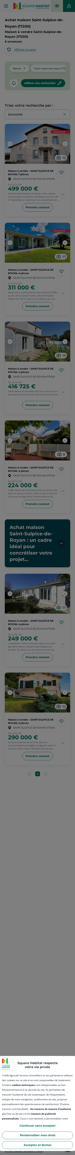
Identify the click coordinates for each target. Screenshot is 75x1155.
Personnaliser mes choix (37, 1135)
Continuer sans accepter (38, 1125)
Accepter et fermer (38, 1145)
